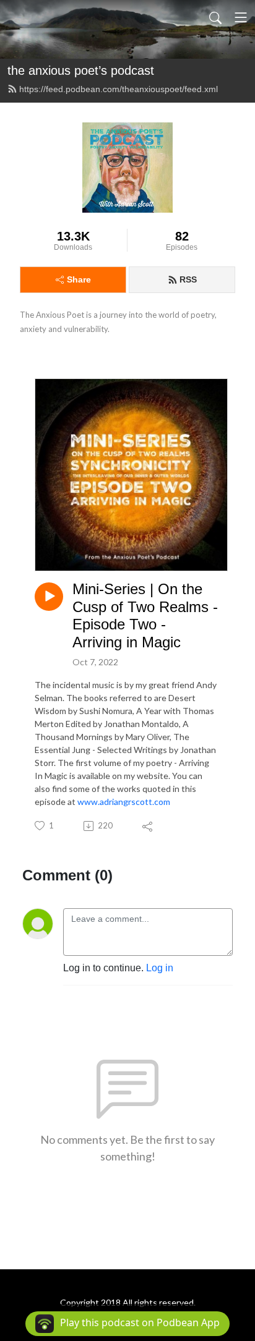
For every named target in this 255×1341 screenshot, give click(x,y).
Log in (159, 968)
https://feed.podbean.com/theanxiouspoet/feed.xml (118, 89)
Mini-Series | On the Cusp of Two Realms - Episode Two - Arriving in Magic (145, 615)
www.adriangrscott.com (123, 801)
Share (79, 279)
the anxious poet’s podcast (80, 70)
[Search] (215, 17)
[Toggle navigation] (241, 17)
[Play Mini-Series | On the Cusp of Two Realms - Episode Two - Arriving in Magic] (49, 596)
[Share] (148, 826)
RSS (188, 279)
